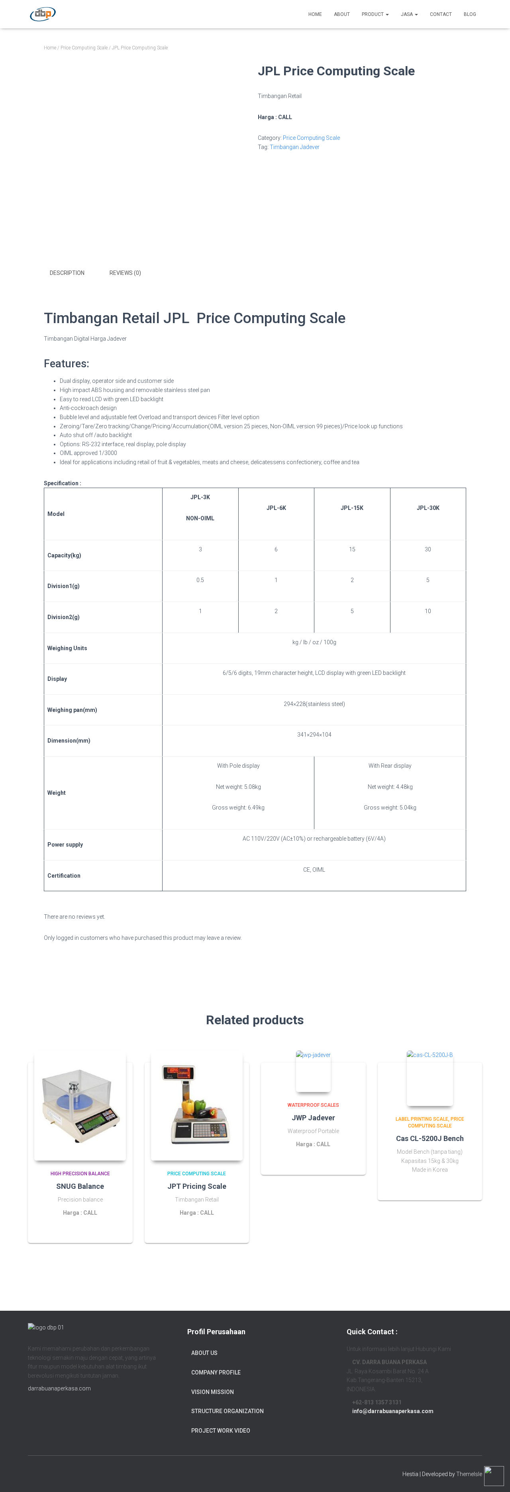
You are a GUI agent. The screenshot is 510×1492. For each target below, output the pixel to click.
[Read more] (117, 1229)
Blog (470, 14)
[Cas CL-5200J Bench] (430, 1078)
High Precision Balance (80, 1173)
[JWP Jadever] (313, 1071)
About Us (204, 1353)
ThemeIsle (469, 1474)
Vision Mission (212, 1392)
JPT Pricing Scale (196, 1186)
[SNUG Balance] (80, 1106)
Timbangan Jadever (295, 147)
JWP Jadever (313, 1118)
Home (50, 48)
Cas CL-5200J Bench (430, 1138)
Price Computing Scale (84, 48)
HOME (315, 14)
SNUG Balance (80, 1186)
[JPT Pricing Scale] (197, 1106)
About (342, 14)
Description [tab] (67, 273)
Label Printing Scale (422, 1119)
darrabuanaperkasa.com (59, 1388)
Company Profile (216, 1372)
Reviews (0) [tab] (125, 273)
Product (373, 14)
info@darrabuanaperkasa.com (393, 1411)
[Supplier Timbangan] (43, 14)
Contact (441, 14)
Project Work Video (220, 1430)
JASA (407, 14)
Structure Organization (227, 1411)
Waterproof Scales (313, 1105)
